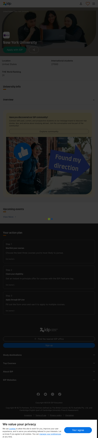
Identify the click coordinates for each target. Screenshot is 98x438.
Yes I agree (78, 430)
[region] (48, 429)
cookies (12, 429)
